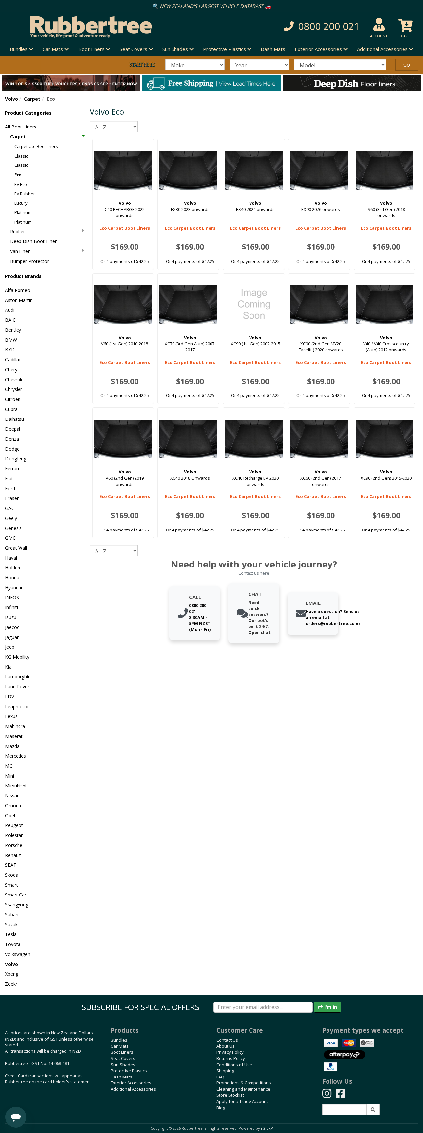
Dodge (12, 449)
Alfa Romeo (17, 290)
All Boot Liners (20, 127)
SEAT (10, 865)
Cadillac (13, 359)
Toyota (12, 944)
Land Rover (17, 686)
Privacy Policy (230, 1052)
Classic (21, 156)
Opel (10, 815)
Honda (12, 577)
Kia (8, 667)
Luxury (21, 203)
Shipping (225, 1071)
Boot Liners (122, 1052)
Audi (9, 310)
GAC (9, 508)
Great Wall (16, 548)
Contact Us (227, 1040)
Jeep (9, 647)
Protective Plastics (129, 1071)
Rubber (17, 231)
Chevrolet (15, 379)
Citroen (12, 399)
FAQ (220, 1077)
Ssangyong (16, 904)
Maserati (14, 736)
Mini (9, 776)
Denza (12, 439)
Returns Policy (230, 1058)
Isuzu (10, 617)
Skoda (11, 875)
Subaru (12, 914)
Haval (11, 558)
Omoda (13, 805)
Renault (13, 855)
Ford (10, 488)
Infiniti (11, 607)
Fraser (12, 498)
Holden (12, 568)
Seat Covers (123, 1058)
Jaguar (12, 637)
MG (9, 766)
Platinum (23, 212)
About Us (225, 1046)
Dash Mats (273, 49)
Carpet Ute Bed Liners (36, 146)
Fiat (9, 478)
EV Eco (20, 184)
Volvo (11, 99)
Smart (11, 885)
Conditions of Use (234, 1065)
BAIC (10, 320)
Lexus (11, 716)
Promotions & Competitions (243, 1083)
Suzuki (12, 924)
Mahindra (15, 726)
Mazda (12, 746)
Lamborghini (18, 677)
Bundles (119, 1040)
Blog (220, 1108)
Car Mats (120, 1046)
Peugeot (14, 825)
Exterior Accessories (131, 1083)
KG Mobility (17, 657)
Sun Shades (123, 1065)
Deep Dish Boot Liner (33, 241)
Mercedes (15, 756)
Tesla (11, 934)
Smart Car (15, 895)
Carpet (32, 99)
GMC (10, 538)
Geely (11, 518)
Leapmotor (17, 706)
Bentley (13, 330)
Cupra (11, 409)
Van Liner (20, 251)
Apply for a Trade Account (242, 1101)
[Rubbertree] (97, 27)
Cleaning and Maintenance (243, 1089)
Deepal (12, 429)
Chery (11, 369)
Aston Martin (19, 300)
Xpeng (11, 974)
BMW (11, 340)
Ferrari (12, 468)
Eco (18, 175)
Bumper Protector (29, 261)
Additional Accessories (133, 1089)
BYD (10, 350)
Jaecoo (12, 627)
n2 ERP (267, 1128)
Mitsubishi (15, 786)
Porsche (13, 845)
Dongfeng (15, 459)
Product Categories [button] (28, 113)
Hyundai (13, 587)
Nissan (12, 795)
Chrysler (13, 389)
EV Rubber (24, 194)
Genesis (13, 528)
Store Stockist (230, 1095)
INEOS (12, 597)
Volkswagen (17, 954)
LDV (9, 696)
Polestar (14, 835)
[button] (299, 26)
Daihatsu (14, 419)
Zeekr (11, 984)
